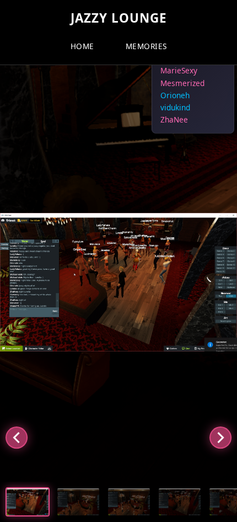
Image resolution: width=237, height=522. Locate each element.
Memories (146, 46)
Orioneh (175, 95)
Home (82, 46)
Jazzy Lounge (119, 17)
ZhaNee (174, 119)
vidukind (175, 107)
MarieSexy (178, 71)
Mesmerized (182, 83)
